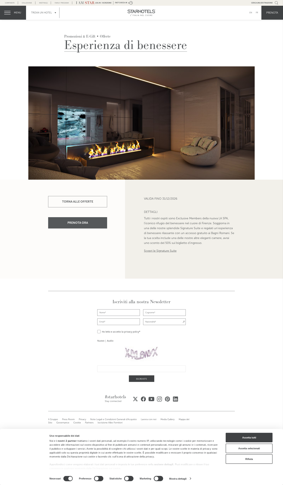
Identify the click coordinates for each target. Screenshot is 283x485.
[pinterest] (167, 399)
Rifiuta (249, 459)
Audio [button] (110, 340)
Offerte (105, 36)
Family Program (62, 3)
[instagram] (159, 399)
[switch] (98, 478)
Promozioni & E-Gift (79, 36)
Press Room (68, 419)
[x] (135, 399)
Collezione (27, 3)
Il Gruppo (53, 419)
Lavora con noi (148, 419)
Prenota (272, 12)
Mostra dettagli (178, 478)
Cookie (77, 422)
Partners (89, 422)
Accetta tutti (249, 437)
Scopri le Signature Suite (160, 250)
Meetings (43, 3)
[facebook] (143, 399)
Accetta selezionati (249, 448)
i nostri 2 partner (66, 440)
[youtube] (151, 399)
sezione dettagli (163, 464)
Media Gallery (167, 419)
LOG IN (98, 3)
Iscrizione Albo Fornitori (110, 422)
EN (250, 12)
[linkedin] (175, 399)
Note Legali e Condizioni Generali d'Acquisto (113, 419)
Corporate (10, 3)
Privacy (82, 419)
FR (257, 12)
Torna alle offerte (77, 201)
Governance (62, 422)
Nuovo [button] (100, 340)
